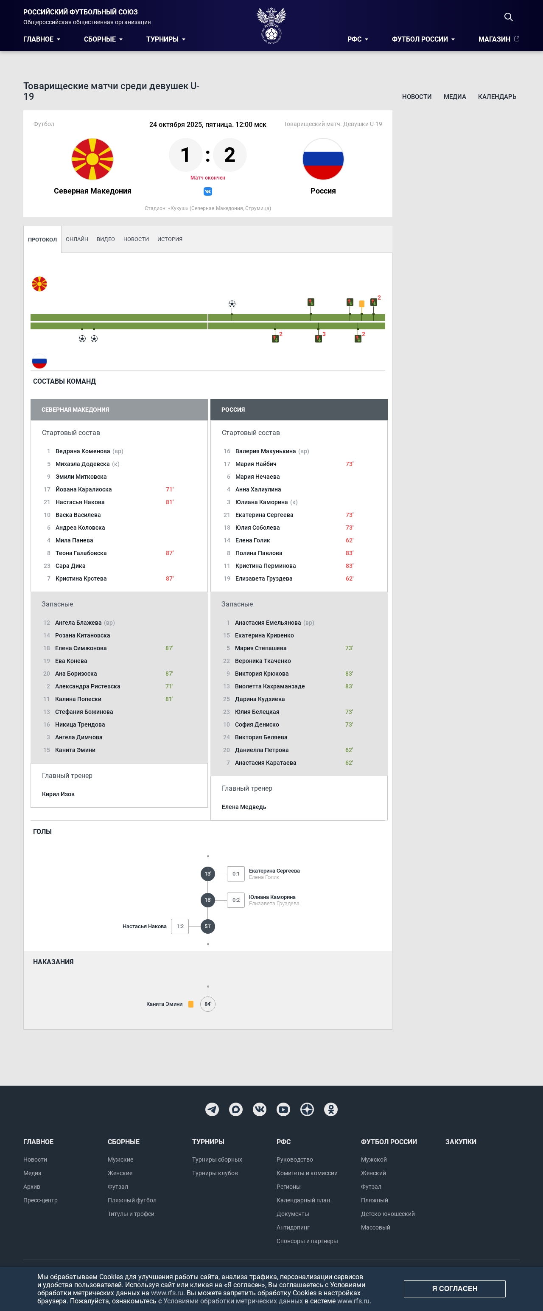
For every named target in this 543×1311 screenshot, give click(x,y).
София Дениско (257, 724)
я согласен (455, 1288)
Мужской (374, 1159)
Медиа (455, 97)
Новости (417, 97)
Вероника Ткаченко (263, 660)
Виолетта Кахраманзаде (270, 686)
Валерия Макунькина (272, 451)
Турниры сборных (217, 1159)
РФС (354, 39)
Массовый (375, 1227)
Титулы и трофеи (131, 1213)
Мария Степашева (261, 648)
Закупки (460, 1142)
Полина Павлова (259, 553)
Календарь (497, 97)
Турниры (162, 39)
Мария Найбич (256, 463)
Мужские (120, 1159)
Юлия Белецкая (257, 711)
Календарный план (303, 1200)
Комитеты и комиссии (307, 1173)
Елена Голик (252, 540)
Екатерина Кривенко (264, 635)
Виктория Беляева (261, 737)
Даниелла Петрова (262, 750)
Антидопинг (293, 1227)
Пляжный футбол (132, 1200)
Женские (120, 1173)
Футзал (118, 1186)
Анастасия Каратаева (266, 762)
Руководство (295, 1159)
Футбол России (420, 39)
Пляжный (374, 1200)
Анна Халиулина (258, 489)
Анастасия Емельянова (274, 622)
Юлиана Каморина (266, 502)
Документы (293, 1213)
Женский (373, 1173)
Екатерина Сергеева (264, 514)
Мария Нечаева (257, 476)
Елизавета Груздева (264, 578)
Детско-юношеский (388, 1213)
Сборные (100, 39)
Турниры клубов (215, 1173)
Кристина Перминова (265, 565)
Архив (31, 1186)
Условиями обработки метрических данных (233, 1301)
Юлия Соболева (257, 527)
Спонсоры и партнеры (307, 1241)
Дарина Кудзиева (260, 699)
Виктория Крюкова (262, 673)
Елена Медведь (244, 806)
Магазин (494, 39)
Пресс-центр (40, 1200)
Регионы (289, 1186)
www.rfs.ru (167, 1293)
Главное (38, 39)
